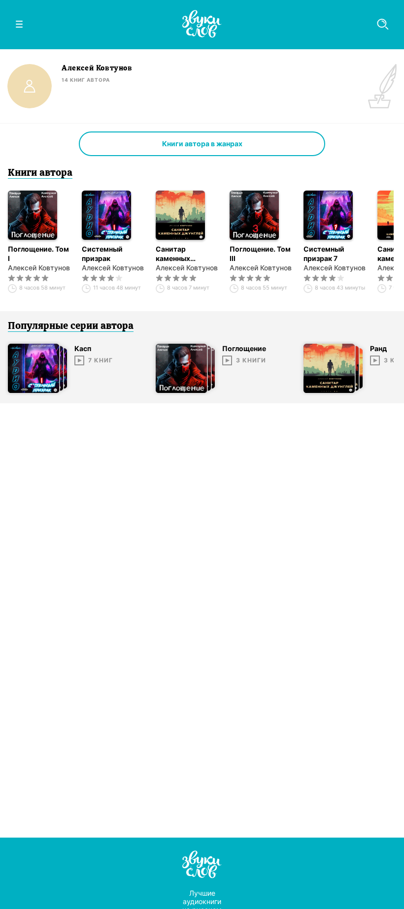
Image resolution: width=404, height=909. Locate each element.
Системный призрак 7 (323, 253)
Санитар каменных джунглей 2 (175, 254)
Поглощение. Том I (38, 253)
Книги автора (40, 173)
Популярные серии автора (71, 326)
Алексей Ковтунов (39, 267)
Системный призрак (102, 253)
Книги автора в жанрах (202, 143)
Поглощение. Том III (260, 253)
